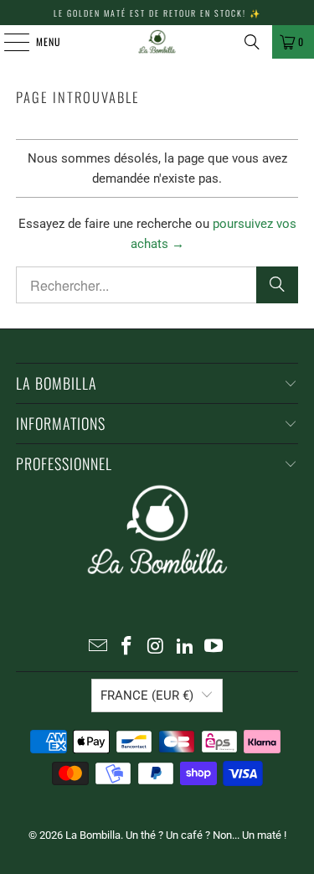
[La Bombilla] (157, 42)
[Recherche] (252, 42)
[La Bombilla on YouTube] (214, 647)
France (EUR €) (146, 695)
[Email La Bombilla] (98, 647)
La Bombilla (93, 835)
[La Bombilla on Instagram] (156, 647)
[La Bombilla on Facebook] (127, 647)
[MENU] (7, 42)
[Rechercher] (277, 284)
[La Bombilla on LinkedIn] (185, 647)
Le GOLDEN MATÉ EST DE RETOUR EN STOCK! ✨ (157, 13)
